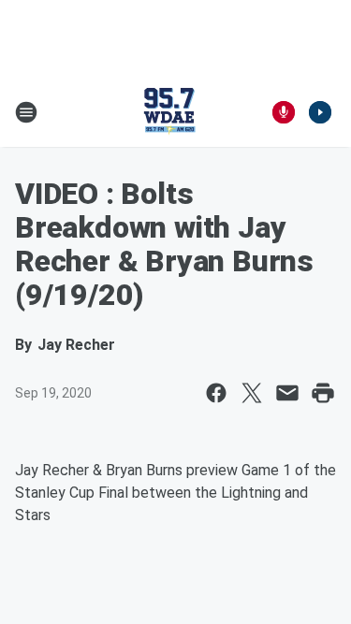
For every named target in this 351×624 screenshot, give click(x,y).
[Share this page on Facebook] (216, 393)
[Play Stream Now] (320, 112)
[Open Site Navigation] (26, 112)
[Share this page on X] (252, 393)
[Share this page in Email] (287, 393)
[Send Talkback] (283, 112)
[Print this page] (323, 393)
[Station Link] (169, 112)
